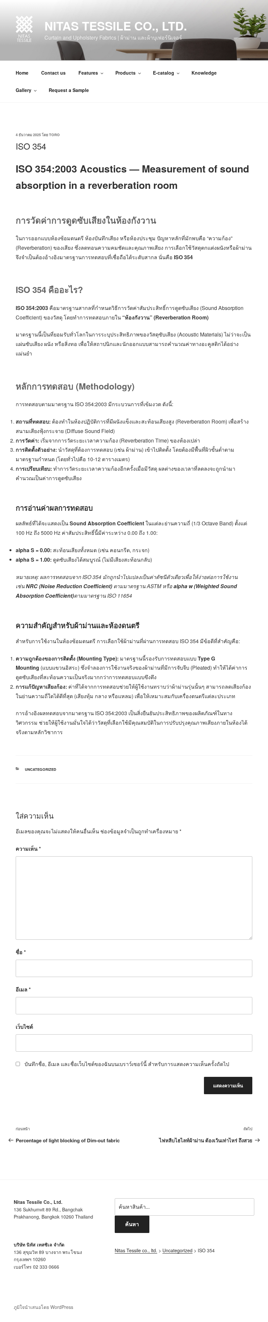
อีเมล (23, 989)
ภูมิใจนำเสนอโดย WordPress (43, 1307)
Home (22, 72)
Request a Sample (69, 90)
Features (88, 72)
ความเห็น (28, 848)
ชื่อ (21, 952)
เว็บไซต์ (24, 1026)
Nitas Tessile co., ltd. (115, 25)
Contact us (53, 72)
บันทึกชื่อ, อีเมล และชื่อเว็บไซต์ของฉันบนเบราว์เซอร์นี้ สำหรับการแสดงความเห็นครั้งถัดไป (127, 1064)
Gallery (23, 90)
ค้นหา (132, 1224)
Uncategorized (40, 769)
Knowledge (204, 72)
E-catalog (163, 72)
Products (125, 72)
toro (54, 134)
